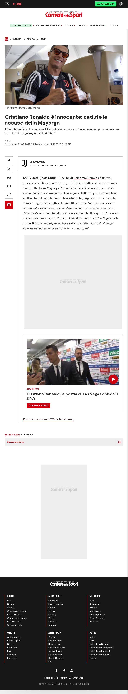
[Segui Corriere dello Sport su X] (64, 670)
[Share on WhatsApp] (9, 177)
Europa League (15, 614)
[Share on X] (9, 169)
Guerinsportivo (97, 614)
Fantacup (94, 621)
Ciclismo (52, 625)
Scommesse (97, 25)
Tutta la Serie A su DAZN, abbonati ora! (48, 419)
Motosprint (95, 611)
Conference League (17, 618)
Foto (92, 640)
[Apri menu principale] (7, 4)
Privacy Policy (55, 654)
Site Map (12, 654)
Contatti (52, 637)
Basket (51, 607)
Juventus (33, 389)
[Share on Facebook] (9, 161)
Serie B (10, 607)
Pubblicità (12, 647)
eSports (52, 621)
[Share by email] (9, 186)
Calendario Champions (101, 647)
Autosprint (95, 604)
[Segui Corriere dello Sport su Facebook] (56, 670)
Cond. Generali (56, 658)
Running (52, 614)
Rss (9, 651)
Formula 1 (53, 600)
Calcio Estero (14, 621)
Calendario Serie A (48, 25)
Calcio (68, 25)
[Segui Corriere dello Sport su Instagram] (71, 670)
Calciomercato (15, 625)
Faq (50, 661)
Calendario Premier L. (100, 654)
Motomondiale (56, 604)
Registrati (12, 658)
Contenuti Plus (21, 25)
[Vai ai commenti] (9, 205)
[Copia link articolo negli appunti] (9, 194)
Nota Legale (54, 644)
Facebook (49, 677)
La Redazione (55, 640)
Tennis (81, 25)
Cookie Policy (55, 651)
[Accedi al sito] (121, 4)
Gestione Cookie (57, 647)
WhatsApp (78, 677)
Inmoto (93, 607)
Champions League (17, 611)
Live (19, 4)
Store (10, 644)
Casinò (113, 25)
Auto (92, 600)
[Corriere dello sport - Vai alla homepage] (63, 14)
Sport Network (97, 618)
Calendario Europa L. (100, 651)
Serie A (31, 39)
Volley (51, 618)
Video (93, 637)
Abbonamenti (14, 637)
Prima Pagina (13, 640)
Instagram (62, 677)
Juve (43, 39)
